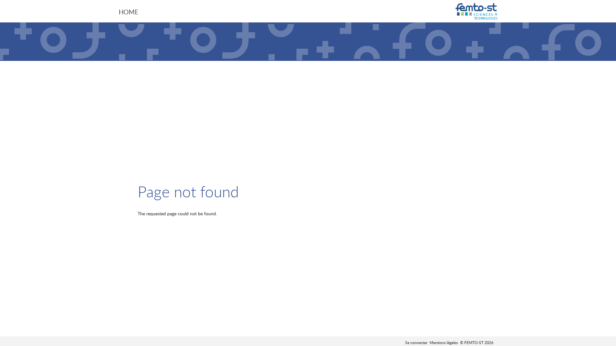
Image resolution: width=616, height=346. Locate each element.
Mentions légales (444, 342)
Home (129, 12)
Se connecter (416, 342)
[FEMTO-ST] (476, 12)
